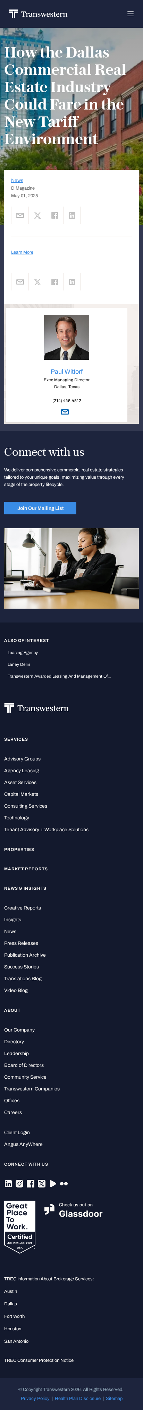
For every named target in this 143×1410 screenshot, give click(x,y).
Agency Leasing (21, 770)
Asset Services (20, 782)
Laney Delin (19, 664)
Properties (19, 849)
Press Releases (21, 943)
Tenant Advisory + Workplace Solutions (46, 829)
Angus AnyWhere (23, 1144)
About (12, 1010)
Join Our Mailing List (40, 508)
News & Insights (25, 888)
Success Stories (21, 966)
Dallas (10, 1303)
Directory (14, 1041)
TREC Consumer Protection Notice (39, 1360)
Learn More (22, 252)
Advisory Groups (22, 758)
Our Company (19, 1030)
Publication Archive (25, 955)
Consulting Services (25, 806)
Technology (16, 817)
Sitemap (114, 1398)
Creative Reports (22, 908)
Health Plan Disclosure (78, 1398)
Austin (10, 1291)
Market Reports (26, 869)
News (17, 180)
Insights (12, 919)
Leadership (16, 1053)
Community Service (25, 1077)
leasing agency (23, 653)
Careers (13, 1112)
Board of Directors (24, 1065)
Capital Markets (21, 794)
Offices (11, 1100)
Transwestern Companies (32, 1088)
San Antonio (16, 1341)
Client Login (17, 1132)
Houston (12, 1328)
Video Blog (16, 990)
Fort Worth (14, 1316)
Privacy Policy (35, 1398)
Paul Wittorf (67, 371)
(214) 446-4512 (66, 400)
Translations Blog (23, 978)
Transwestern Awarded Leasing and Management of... (59, 676)
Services (16, 739)
